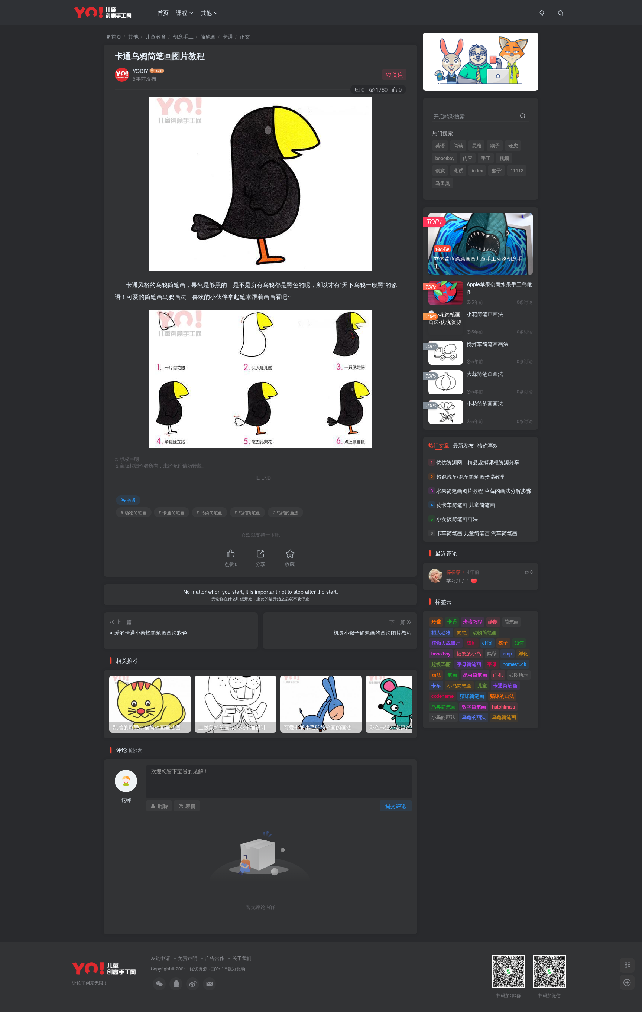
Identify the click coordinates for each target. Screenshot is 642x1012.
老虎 (513, 145)
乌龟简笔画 (504, 716)
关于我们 (242, 957)
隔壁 (492, 653)
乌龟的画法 (474, 716)
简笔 (462, 632)
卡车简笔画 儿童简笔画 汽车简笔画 (476, 533)
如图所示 (518, 674)
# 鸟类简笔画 (210, 512)
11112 (516, 170)
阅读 (458, 145)
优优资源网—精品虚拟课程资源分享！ (480, 462)
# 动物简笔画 (134, 512)
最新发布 (463, 445)
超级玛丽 (441, 663)
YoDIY (221, 969)
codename (442, 695)
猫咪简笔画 (472, 695)
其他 (206, 12)
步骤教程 (472, 621)
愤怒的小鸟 (469, 653)
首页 (163, 12)
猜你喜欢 (487, 445)
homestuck (514, 663)
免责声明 (187, 957)
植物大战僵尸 (445, 642)
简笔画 (208, 36)
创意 (440, 170)
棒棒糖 (453, 572)
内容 (468, 158)
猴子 (495, 145)
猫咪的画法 (502, 695)
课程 (181, 12)
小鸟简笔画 (459, 685)
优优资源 (198, 969)
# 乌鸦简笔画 (247, 512)
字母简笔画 (469, 663)
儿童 (482, 685)
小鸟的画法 (443, 716)
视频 (504, 158)
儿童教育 (155, 36)
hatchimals (503, 706)
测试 (458, 170)
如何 (519, 642)
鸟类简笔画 (443, 706)
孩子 (503, 642)
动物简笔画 (485, 632)
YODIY (140, 71)
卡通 (228, 36)
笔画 (452, 674)
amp (507, 653)
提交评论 (395, 806)
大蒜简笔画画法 (485, 373)
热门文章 (438, 445)
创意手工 (183, 36)
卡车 (436, 685)
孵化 (523, 653)
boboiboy (444, 158)
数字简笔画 (474, 706)
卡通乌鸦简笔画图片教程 (160, 56)
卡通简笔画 (505, 685)
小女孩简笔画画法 (457, 519)
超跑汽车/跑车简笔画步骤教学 (470, 476)
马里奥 (442, 183)
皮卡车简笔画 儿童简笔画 (465, 504)
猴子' (497, 170)
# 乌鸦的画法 (285, 512)
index (477, 170)
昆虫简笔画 (475, 674)
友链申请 (160, 957)
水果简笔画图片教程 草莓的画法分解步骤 (483, 490)
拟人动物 (441, 632)
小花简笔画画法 (485, 314)
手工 (486, 158)
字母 (492, 663)
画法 (436, 674)
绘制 (493, 621)
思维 (477, 145)
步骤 (436, 621)
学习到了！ (458, 580)
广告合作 (214, 957)
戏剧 (471, 642)
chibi (487, 642)
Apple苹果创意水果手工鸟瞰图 (499, 287)
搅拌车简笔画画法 (487, 344)
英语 (440, 145)
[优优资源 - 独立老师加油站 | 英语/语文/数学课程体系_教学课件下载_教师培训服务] (104, 968)
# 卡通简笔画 (172, 512)
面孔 (498, 674)
